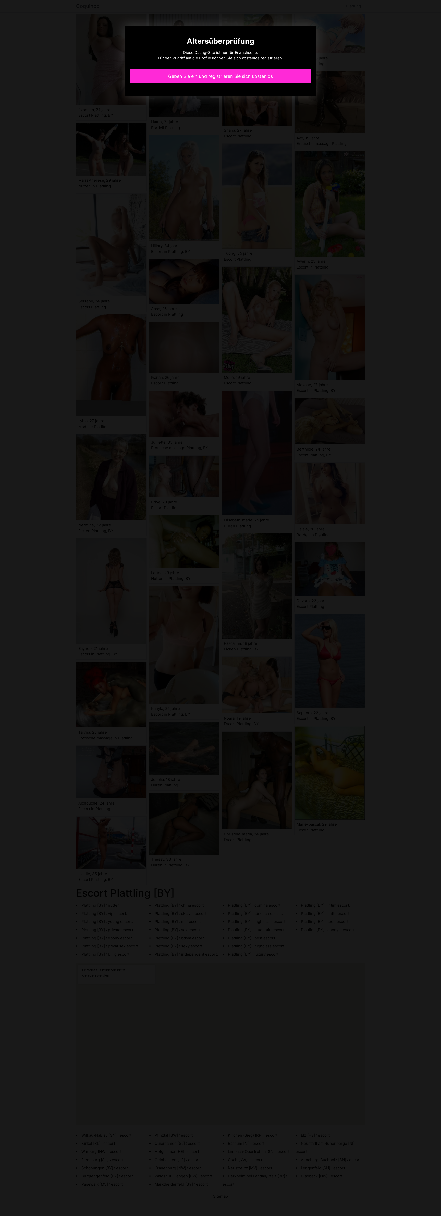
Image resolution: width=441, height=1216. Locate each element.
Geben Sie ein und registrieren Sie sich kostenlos (220, 76)
